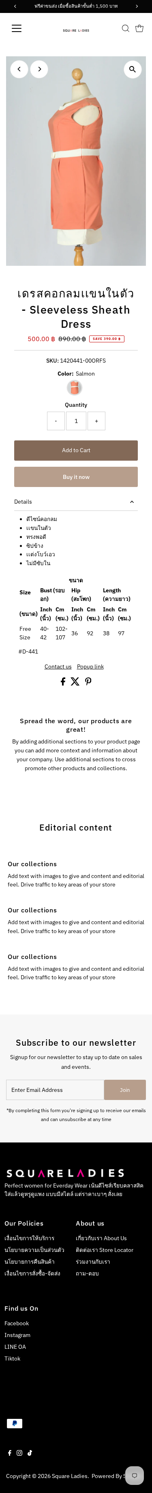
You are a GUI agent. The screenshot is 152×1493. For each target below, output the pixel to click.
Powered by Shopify (117, 1476)
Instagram (17, 1335)
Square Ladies (70, 1476)
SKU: (52, 360)
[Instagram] (19, 1453)
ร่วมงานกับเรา (93, 1261)
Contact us (58, 667)
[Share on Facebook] (63, 683)
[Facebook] (9, 1453)
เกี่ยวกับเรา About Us (101, 1238)
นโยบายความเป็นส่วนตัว (34, 1250)
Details (23, 501)
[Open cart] (139, 28)
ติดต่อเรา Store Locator (104, 1250)
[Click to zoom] (133, 69)
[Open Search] (125, 28)
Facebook (16, 1323)
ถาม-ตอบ (87, 1273)
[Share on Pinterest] (88, 683)
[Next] (39, 69)
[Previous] (19, 69)
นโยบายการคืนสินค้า (29, 1261)
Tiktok (12, 1358)
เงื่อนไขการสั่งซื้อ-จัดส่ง (32, 1273)
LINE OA (15, 1346)
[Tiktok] (30, 1453)
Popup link (90, 667)
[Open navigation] (22, 28)
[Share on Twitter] (76, 683)
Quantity (76, 404)
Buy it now (76, 477)
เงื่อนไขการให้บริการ (29, 1238)
